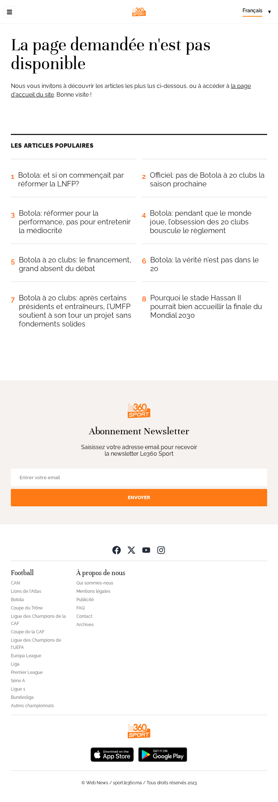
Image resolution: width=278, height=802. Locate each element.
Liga (15, 664)
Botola (17, 599)
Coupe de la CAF (28, 631)
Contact (84, 616)
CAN (15, 583)
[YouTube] (146, 549)
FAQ (80, 608)
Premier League (27, 672)
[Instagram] (161, 549)
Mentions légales (93, 591)
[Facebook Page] (116, 549)
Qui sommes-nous (94, 583)
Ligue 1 (18, 689)
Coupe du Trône (27, 608)
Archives (85, 624)
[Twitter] (131, 549)
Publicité (85, 599)
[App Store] (112, 754)
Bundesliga (22, 697)
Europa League (26, 655)
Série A (18, 680)
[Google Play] (162, 754)
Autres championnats (32, 705)
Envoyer (139, 497)
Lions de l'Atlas (26, 591)
